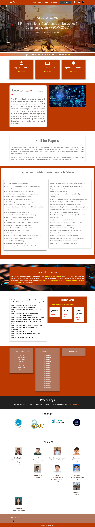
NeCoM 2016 (47, 373)
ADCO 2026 (21, 355)
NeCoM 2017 (47, 371)
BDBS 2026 (21, 365)
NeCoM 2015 (47, 375)
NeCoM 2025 (47, 355)
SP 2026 (21, 363)
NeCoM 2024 (47, 357)
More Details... (21, 71)
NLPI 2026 (21, 369)
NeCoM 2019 (47, 367)
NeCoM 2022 (47, 361)
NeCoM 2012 (47, 381)
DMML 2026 (21, 367)
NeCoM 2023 (47, 359)
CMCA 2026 (21, 357)
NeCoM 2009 (47, 387)
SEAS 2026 (21, 361)
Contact (65, 2)
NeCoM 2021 (47, 363)
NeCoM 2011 (47, 383)
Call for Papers (54, 2)
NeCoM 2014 (47, 377)
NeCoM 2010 (47, 385)
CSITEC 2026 (21, 359)
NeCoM (14, 2)
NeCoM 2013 (47, 379)
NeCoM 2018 (47, 369)
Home (34, 2)
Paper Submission (43, 2)
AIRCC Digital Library (75, 404)
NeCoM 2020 (47, 365)
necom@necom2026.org (16, 521)
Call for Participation (25, 91)
